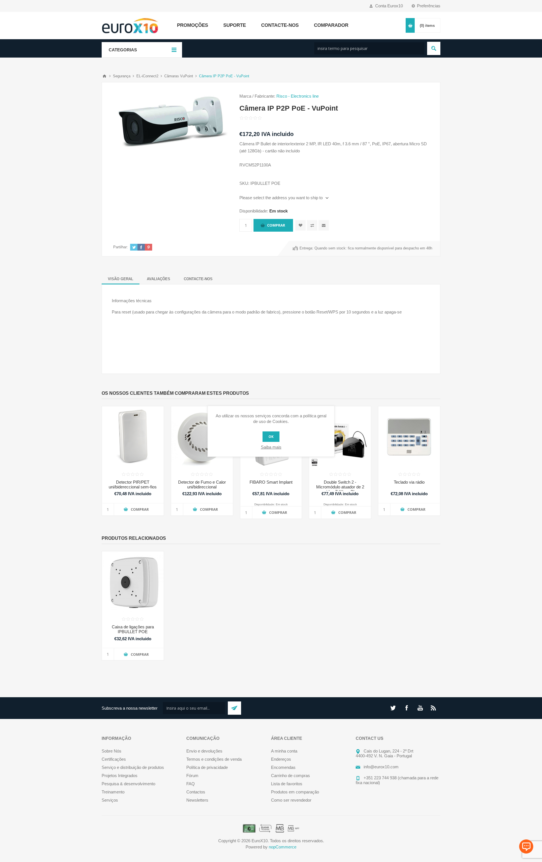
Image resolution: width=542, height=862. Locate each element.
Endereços (281, 759)
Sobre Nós (111, 751)
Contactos (195, 791)
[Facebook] (406, 707)
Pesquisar (433, 48)
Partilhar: (120, 247)
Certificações (114, 759)
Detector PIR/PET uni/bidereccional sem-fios (133, 484)
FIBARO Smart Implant (271, 482)
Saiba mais (271, 447)
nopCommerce (282, 847)
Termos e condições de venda (214, 759)
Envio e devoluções (204, 751)
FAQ (190, 783)
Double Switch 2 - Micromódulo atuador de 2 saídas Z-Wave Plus (340, 487)
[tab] (120, 278)
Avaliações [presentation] (158, 279)
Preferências (428, 5)
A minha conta (284, 751)
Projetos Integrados (119, 775)
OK (271, 436)
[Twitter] (392, 707)
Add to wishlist (300, 225)
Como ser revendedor (291, 800)
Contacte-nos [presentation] (198, 279)
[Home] (104, 76)
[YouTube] (420, 707)
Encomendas (283, 767)
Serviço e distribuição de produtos (133, 767)
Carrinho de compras (290, 775)
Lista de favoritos (286, 783)
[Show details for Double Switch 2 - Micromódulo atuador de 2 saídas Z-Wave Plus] (340, 437)
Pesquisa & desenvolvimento (128, 783)
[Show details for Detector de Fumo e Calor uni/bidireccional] (202, 437)
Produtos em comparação (295, 791)
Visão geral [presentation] (120, 279)
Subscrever (234, 708)
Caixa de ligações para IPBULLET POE (133, 629)
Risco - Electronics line (297, 96)
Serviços (110, 800)
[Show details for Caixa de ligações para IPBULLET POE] (133, 582)
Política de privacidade (207, 767)
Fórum (192, 775)
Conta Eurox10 (389, 5)
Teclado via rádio (409, 482)
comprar (276, 225)
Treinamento (113, 791)
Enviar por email (323, 225)
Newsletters (197, 800)
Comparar (312, 225)
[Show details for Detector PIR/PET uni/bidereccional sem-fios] (133, 437)
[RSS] (433, 707)
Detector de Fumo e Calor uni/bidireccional (202, 484)
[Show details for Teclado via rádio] (409, 437)
